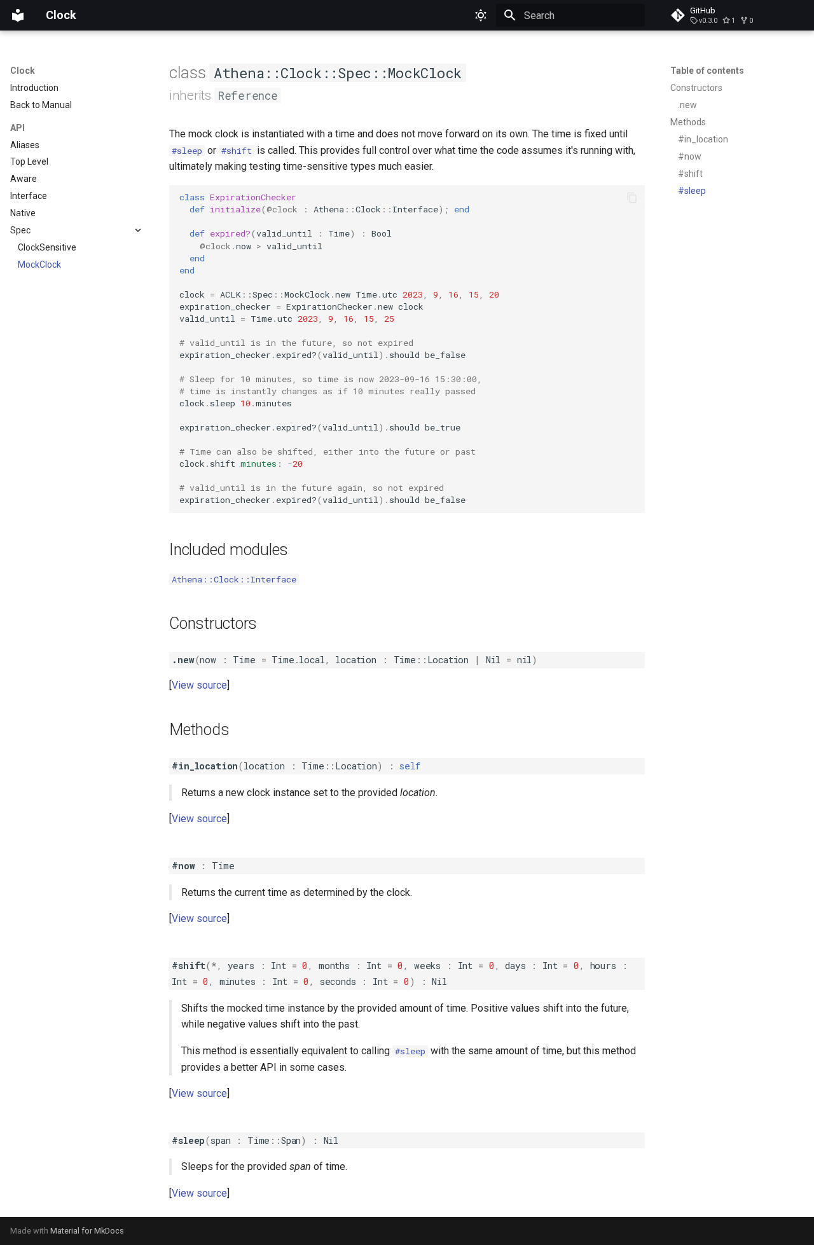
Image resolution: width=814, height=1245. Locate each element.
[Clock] (18, 15)
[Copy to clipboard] (632, 197)
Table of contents (707, 70)
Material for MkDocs (87, 1230)
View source (199, 685)
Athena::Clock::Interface (234, 579)
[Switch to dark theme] (480, 15)
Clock (22, 70)
